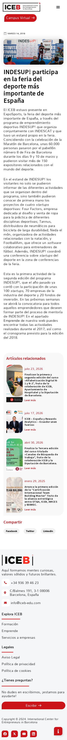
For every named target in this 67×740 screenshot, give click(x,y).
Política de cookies (16, 670)
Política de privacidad (18, 664)
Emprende (12, 320)
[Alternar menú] (58, 7)
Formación (10, 624)
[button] (12, 531)
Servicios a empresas (18, 637)
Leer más (30, 400)
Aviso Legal (11, 657)
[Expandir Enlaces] (58, 731)
